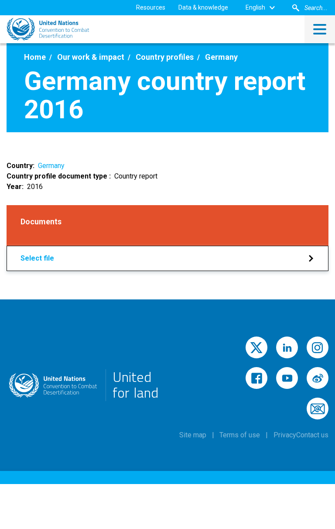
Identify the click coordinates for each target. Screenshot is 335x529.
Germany (51, 165)
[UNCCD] (48, 29)
